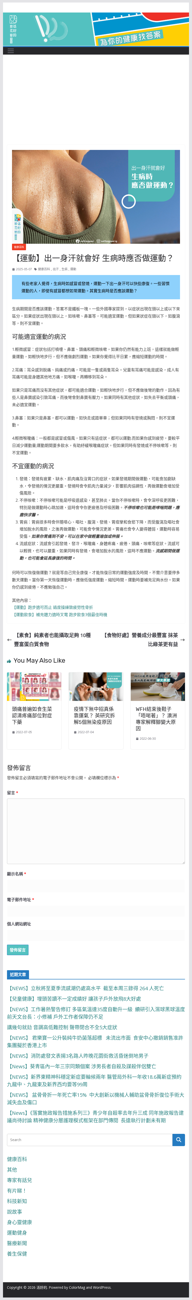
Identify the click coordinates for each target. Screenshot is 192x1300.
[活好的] (96, 17)
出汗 (56, 269)
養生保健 (17, 1253)
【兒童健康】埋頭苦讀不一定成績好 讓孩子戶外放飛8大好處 (74, 998)
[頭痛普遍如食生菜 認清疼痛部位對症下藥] (34, 676)
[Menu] (10, 51)
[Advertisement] (96, 107)
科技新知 (17, 1201)
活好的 (41, 1287)
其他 (12, 1169)
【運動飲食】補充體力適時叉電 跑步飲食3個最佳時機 (59, 614)
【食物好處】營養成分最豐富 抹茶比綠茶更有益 (140, 640)
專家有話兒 (19, 1180)
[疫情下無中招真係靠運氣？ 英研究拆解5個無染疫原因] (96, 676)
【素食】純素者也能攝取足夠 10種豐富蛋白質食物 (52, 640)
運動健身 (17, 1232)
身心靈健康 (19, 1222)
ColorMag (77, 1287)
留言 (12, 793)
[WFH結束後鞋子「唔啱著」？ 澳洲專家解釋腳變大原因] (158, 676)
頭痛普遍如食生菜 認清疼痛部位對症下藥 (32, 715)
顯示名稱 (16, 874)
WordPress (102, 1287)
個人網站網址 (19, 924)
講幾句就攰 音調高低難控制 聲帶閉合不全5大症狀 (62, 1027)
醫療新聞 (17, 1243)
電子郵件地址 (20, 899)
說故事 (14, 1211)
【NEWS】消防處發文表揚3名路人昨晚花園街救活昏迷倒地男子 (77, 1056)
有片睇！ (17, 1190)
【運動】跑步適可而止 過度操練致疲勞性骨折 (52, 607)
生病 (65, 269)
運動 (73, 269)
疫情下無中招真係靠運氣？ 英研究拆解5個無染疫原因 (94, 715)
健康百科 (19, 247)
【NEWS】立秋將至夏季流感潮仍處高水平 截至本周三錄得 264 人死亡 (85, 988)
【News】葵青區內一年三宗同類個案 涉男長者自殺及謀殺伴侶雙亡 (81, 1066)
